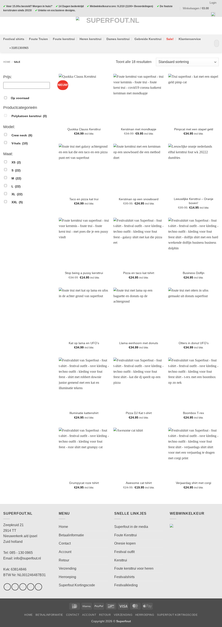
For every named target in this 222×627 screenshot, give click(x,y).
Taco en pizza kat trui (83, 199)
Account (65, 552)
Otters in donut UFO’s (194, 343)
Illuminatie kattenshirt (83, 413)
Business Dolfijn (193, 273)
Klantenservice (190, 39)
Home (6, 62)
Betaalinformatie (71, 535)
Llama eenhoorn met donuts (138, 343)
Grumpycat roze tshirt (84, 483)
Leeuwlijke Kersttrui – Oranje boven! (193, 201)
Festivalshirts (124, 577)
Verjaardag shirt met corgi (193, 483)
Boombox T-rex (193, 413)
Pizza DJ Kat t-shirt (139, 413)
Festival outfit (124, 552)
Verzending (67, 568)
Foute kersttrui (64, 39)
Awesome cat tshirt (139, 483)
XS (16, 162)
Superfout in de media (131, 527)
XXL (17, 202)
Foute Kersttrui (125, 535)
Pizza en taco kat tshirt (138, 273)
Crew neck (21, 135)
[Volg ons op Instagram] (15, 586)
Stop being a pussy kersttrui (84, 273)
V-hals (19, 143)
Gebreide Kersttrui (148, 39)
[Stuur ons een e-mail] (30, 586)
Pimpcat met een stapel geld (193, 129)
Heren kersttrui (90, 39)
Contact (65, 543)
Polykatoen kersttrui (29, 116)
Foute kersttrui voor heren (133, 568)
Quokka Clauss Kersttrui (84, 129)
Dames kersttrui (118, 39)
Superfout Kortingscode (77, 585)
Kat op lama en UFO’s (84, 343)
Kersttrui (120, 560)
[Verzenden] (214, 43)
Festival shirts (13, 39)
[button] (198, 8)
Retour (64, 560)
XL (17, 194)
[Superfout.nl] (111, 25)
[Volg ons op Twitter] (22, 586)
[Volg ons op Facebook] (7, 586)
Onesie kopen (125, 543)
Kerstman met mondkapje (138, 129)
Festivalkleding (126, 585)
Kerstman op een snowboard (138, 199)
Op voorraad (20, 98)
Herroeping (67, 577)
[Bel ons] (38, 586)
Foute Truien (38, 39)
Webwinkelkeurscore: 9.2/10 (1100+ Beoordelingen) (121, 6)
